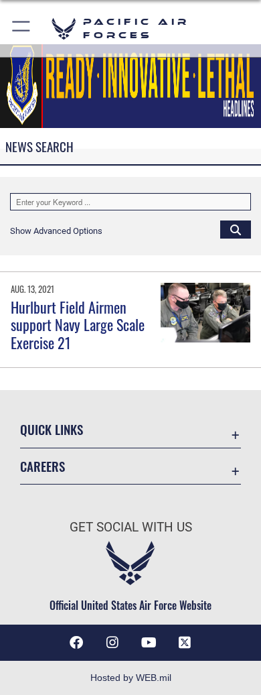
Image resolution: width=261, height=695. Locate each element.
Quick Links (51, 429)
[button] (22, 28)
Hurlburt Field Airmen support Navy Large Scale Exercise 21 (78, 324)
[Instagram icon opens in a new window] (112, 643)
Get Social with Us (131, 527)
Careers (42, 466)
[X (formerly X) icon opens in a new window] (185, 643)
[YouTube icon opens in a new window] (149, 643)
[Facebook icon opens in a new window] (76, 643)
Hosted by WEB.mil (130, 677)
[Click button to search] (235, 229)
